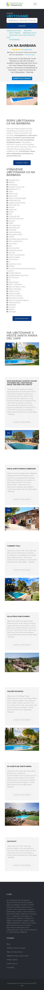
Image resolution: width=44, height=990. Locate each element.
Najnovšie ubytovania (14, 952)
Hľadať (22, 26)
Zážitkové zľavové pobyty (16, 948)
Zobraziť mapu (30, 54)
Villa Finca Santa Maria (18, 616)
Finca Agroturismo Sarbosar (21, 469)
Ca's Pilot (11, 841)
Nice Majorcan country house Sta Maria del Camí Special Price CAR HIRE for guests (22, 383)
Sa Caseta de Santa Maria (19, 766)
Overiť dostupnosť (22, 78)
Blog (8, 944)
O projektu (10, 967)
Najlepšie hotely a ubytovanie (17, 956)
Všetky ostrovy (12, 964)
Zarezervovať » (22, 319)
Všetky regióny (12, 960)
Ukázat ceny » (22, 163)
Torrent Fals (13, 546)
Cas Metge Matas (15, 691)
